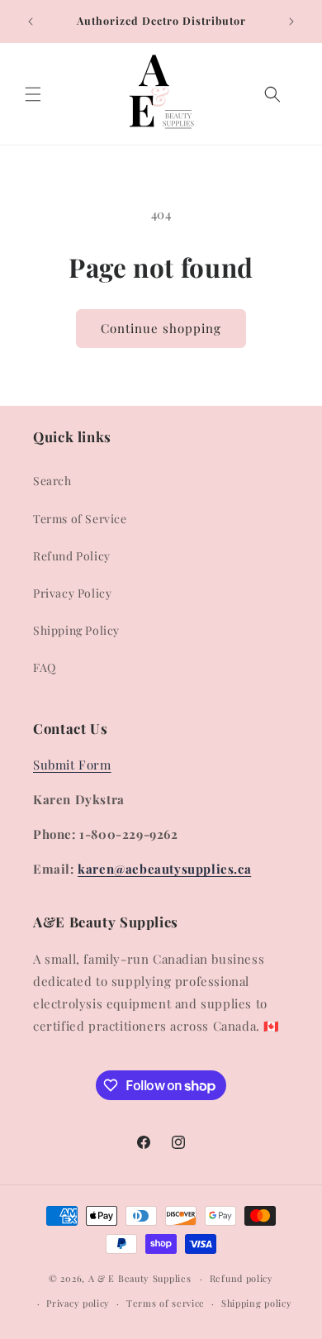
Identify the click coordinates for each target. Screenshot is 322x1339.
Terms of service (165, 1303)
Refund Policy (72, 556)
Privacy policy (78, 1303)
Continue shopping (161, 328)
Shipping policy (256, 1303)
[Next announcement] (291, 21)
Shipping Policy (76, 630)
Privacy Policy (72, 593)
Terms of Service (80, 519)
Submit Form (72, 764)
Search (52, 480)
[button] (33, 94)
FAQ (44, 667)
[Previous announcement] (30, 21)
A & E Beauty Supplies (140, 1278)
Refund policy (241, 1278)
